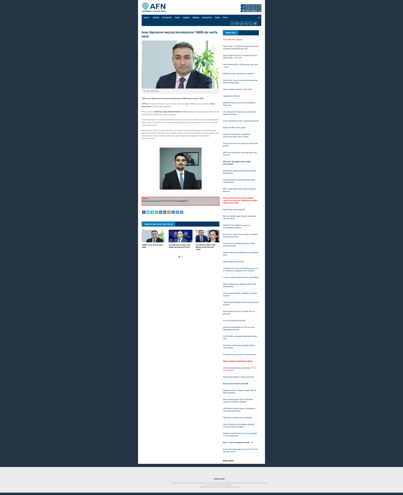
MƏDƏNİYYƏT (207, 17)
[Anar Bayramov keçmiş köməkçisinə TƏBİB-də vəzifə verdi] (181, 212)
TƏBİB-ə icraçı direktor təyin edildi (152, 246)
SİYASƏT (147, 17)
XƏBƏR (177, 17)
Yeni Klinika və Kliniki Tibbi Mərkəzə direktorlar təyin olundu (205, 247)
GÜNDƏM (156, 17)
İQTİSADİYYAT (167, 17)
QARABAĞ (186, 17)
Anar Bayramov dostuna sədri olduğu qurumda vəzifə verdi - (180, 246)
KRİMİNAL (195, 17)
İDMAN (217, 17)
